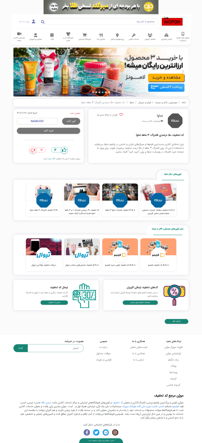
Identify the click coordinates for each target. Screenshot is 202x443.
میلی (149, 406)
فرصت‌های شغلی (138, 347)
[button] (109, 92)
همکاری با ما (138, 353)
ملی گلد (141, 406)
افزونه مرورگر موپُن (173, 347)
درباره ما (103, 347)
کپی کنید (71, 121)
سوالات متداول (103, 353)
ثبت (20, 348)
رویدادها (173, 372)
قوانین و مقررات (103, 360)
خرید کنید (49, 131)
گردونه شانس (173, 385)
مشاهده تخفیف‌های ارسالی (140, 302)
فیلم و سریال (144, 103)
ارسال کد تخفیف (54, 302)
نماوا (132, 103)
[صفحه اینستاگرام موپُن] (115, 432)
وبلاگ (173, 366)
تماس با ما (138, 360)
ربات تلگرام (173, 360)
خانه (184, 103)
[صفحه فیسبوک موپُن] (87, 432)
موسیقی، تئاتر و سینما (166, 103)
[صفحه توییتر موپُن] (96, 432)
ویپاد (125, 406)
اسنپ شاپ (158, 406)
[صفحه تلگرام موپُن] (105, 432)
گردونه (173, 379)
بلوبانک (132, 406)
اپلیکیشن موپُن (173, 353)
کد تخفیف (117, 403)
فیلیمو (176, 406)
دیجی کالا (46, 403)
